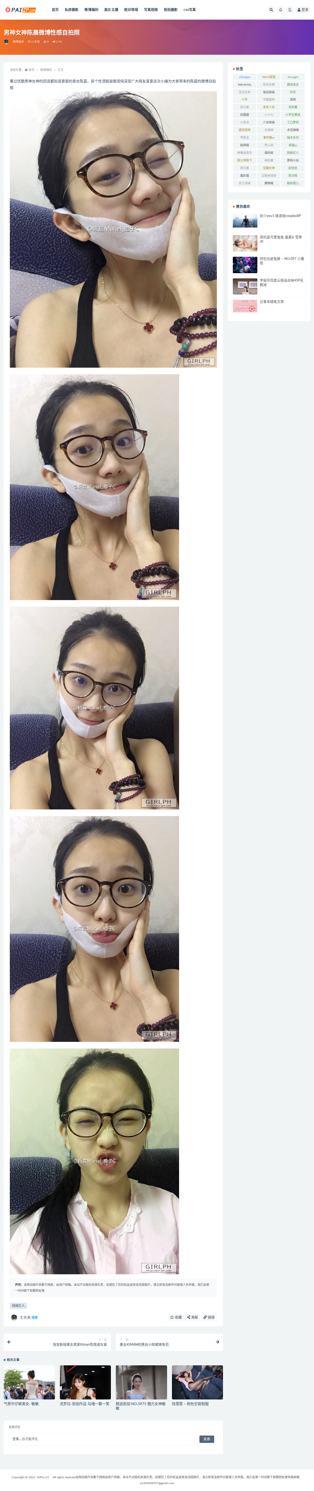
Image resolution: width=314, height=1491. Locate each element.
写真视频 (151, 10)
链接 (211, 1317)
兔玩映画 (269, 92)
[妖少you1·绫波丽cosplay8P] (245, 221)
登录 (304, 10)
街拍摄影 (171, 10)
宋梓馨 (292, 107)
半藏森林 (269, 99)
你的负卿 (269, 84)
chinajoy (244, 77)
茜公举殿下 (244, 160)
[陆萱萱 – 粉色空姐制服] (197, 1382)
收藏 (178, 1317)
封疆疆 (244, 114)
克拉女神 (244, 92)
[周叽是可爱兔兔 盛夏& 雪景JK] (245, 243)
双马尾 (244, 107)
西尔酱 (244, 168)
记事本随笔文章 (272, 302)
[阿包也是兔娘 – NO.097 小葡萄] (245, 265)
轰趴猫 (244, 175)
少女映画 (269, 122)
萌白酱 (268, 160)
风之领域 (244, 183)
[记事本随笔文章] (245, 306)
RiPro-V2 (43, 1477)
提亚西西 (244, 130)
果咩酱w (268, 137)
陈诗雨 (292, 175)
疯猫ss (293, 145)
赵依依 (292, 168)
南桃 (293, 99)
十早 (245, 99)
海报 (194, 1317)
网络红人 (18, 1305)
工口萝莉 (293, 122)
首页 (55, 10)
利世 (293, 92)
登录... (17, 1439)
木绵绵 (268, 130)
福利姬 (268, 152)
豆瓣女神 (269, 168)
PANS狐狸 (268, 77)
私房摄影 (72, 10)
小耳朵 (244, 122)
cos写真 (189, 10)
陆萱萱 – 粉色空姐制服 (190, 1404)
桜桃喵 (244, 145)
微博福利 (91, 10)
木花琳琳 (293, 130)
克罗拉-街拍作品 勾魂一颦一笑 (84, 1404)
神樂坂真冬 (244, 152)
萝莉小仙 (293, 160)
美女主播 (111, 10)
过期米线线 (269, 175)
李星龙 (244, 137)
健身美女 (293, 84)
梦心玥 (268, 145)
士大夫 (28, 1317)
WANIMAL (244, 84)
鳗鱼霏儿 (293, 183)
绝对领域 (131, 10)
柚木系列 (293, 137)
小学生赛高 (293, 114)
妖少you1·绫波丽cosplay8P (280, 216)
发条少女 (269, 107)
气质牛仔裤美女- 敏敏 (21, 1404)
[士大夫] (6, 42)
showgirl (293, 77)
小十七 (268, 114)
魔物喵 (268, 183)
